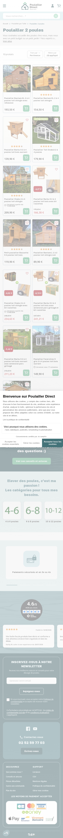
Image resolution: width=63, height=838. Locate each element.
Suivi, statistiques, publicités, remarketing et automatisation (28, 430)
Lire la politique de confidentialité (16, 420)
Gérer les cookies (31, 443)
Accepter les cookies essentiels (10, 442)
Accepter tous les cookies (52, 442)
